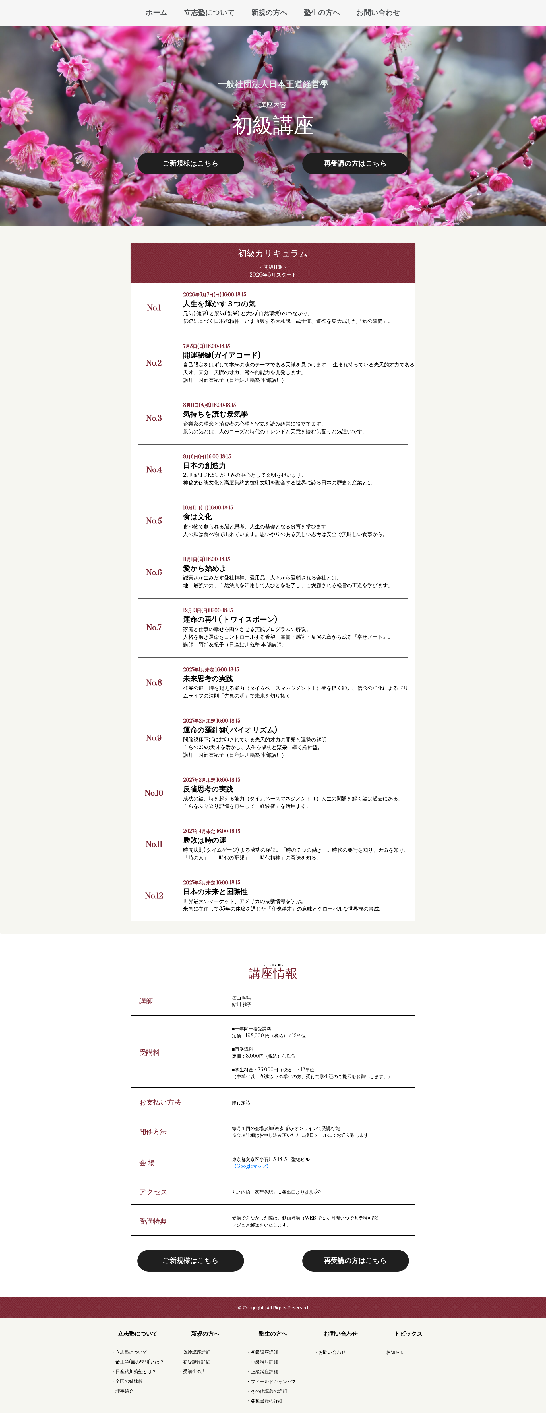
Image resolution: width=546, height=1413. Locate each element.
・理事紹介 (122, 1391)
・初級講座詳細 (262, 1352)
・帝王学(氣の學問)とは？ (137, 1362)
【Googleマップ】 (251, 1166)
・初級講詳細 (194, 1362)
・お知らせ (393, 1352)
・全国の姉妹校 (127, 1381)
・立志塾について (129, 1352)
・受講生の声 (192, 1372)
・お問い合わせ (330, 1352)
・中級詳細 (262, 1362)
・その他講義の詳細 (266, 1391)
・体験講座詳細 (194, 1352)
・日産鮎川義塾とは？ (133, 1372)
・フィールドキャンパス (271, 1382)
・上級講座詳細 (262, 1372)
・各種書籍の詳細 (264, 1401)
